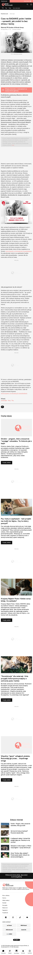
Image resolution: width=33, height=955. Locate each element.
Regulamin (5, 910)
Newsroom (5, 907)
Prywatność (5, 912)
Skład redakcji (5, 900)
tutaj (12, 145)
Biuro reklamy (5, 895)
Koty (10, 8)
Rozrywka (4, 905)
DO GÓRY (16, 939)
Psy (6, 8)
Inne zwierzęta (16, 8)
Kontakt (4, 902)
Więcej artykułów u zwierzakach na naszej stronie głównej (16, 90)
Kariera (4, 898)
